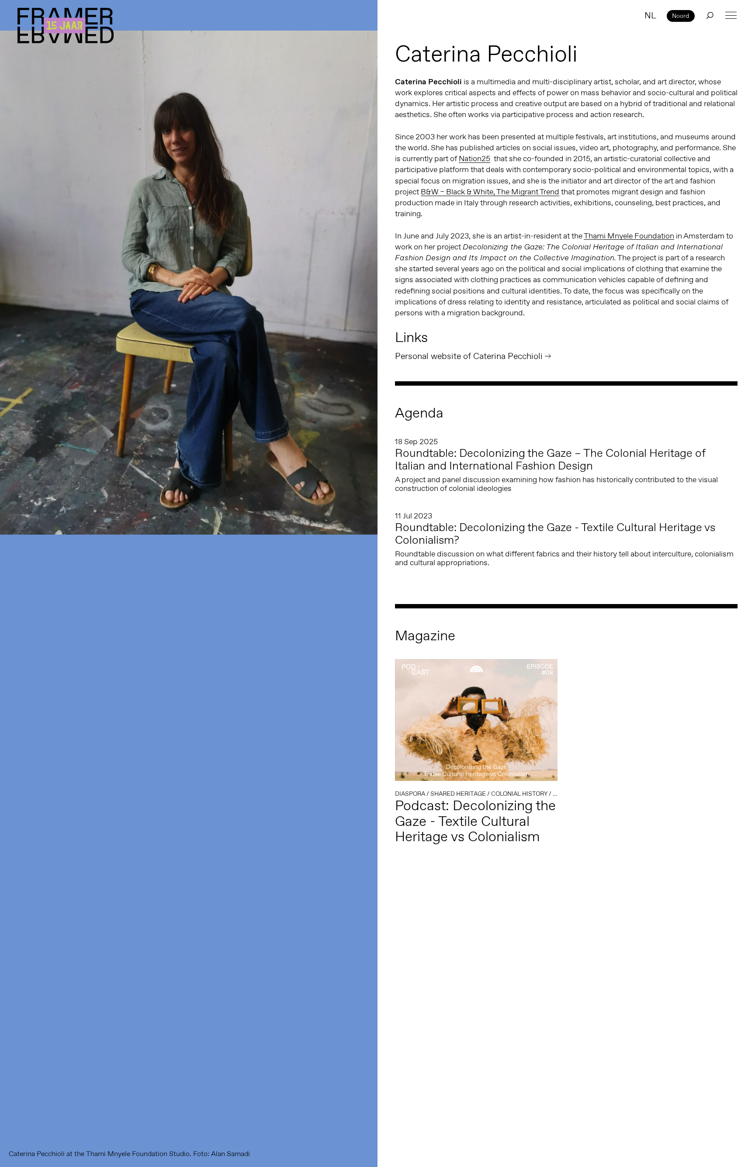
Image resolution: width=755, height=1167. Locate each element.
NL (650, 15)
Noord (680, 16)
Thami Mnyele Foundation (629, 236)
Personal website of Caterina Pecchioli (469, 356)
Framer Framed (65, 25)
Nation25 (474, 158)
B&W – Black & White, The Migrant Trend (490, 191)
